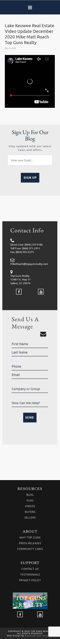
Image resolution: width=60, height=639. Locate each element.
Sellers (30, 517)
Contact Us (30, 568)
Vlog (30, 500)
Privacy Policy (30, 580)
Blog (30, 494)
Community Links (30, 548)
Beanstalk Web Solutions (39, 635)
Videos (30, 506)
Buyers (30, 511)
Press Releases (30, 543)
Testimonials (30, 574)
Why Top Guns (30, 537)
